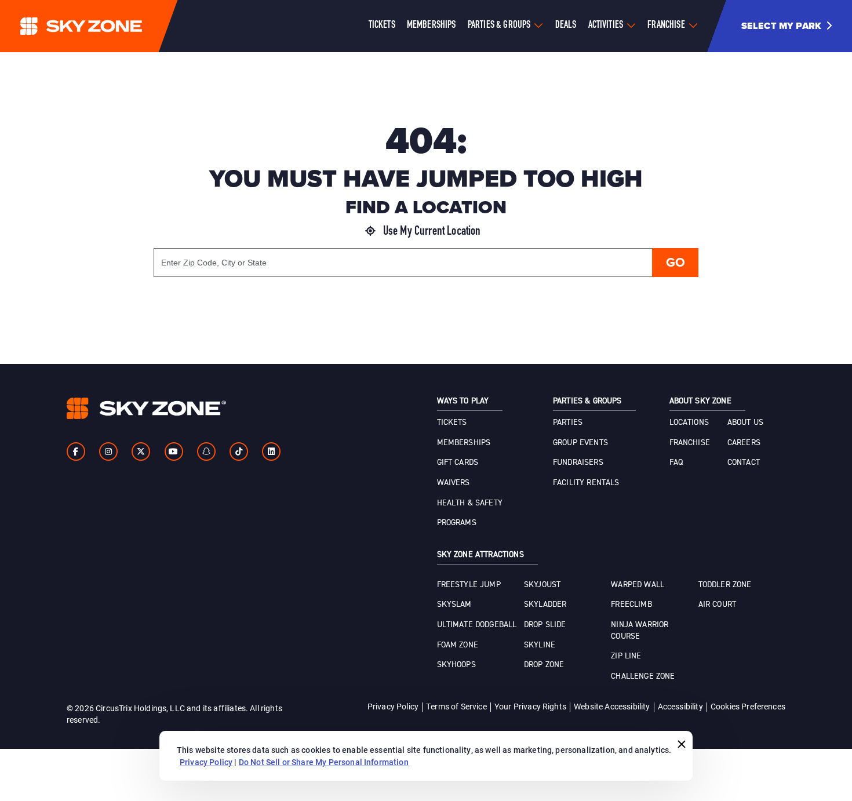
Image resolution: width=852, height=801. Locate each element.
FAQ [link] (676, 462)
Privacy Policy (392, 706)
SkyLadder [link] (545, 604)
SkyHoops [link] (456, 665)
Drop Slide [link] (545, 625)
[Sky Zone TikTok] (239, 451)
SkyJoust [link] (542, 585)
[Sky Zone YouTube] (174, 451)
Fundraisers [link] (578, 462)
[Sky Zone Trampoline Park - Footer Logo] (146, 408)
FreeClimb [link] (631, 604)
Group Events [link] (580, 443)
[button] (791, 26)
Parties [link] (567, 422)
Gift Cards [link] (458, 462)
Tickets (382, 25)
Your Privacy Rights (530, 706)
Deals (566, 25)
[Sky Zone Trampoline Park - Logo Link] (104, 26)
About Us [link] (745, 422)
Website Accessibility (612, 706)
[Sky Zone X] (141, 451)
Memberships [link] (464, 443)
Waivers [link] (453, 483)
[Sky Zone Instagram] (108, 451)
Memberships (431, 25)
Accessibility (680, 706)
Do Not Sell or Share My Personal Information (324, 761)
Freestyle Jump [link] (469, 585)
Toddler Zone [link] (725, 585)
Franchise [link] (689, 443)
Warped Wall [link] (637, 585)
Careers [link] (743, 443)
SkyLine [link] (539, 645)
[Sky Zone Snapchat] (206, 451)
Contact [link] (743, 462)
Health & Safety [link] (470, 503)
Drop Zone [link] (544, 665)
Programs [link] (456, 523)
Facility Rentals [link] (586, 483)
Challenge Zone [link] (643, 676)
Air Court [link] (717, 604)
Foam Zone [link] (457, 645)
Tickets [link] (452, 422)
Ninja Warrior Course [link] (639, 631)
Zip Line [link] (626, 656)
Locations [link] (689, 422)
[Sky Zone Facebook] (76, 451)
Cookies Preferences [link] (748, 706)
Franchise (665, 25)
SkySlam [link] (454, 604)
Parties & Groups (499, 25)
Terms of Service (456, 706)
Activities (606, 25)
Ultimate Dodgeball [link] (477, 625)
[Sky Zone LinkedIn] (271, 451)
